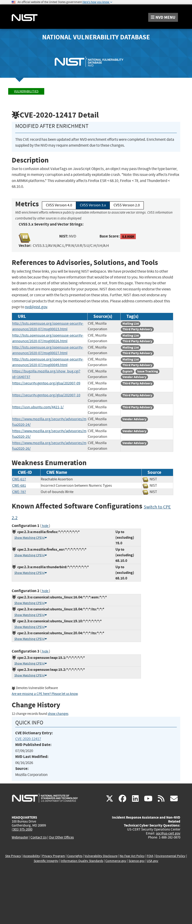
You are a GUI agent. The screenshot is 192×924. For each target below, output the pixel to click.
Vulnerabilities (26, 91)
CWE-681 (19, 485)
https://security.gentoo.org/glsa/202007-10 (46, 395)
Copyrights (74, 856)
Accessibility (31, 856)
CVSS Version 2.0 (127, 205)
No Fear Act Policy (132, 856)
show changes (58, 714)
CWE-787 (19, 492)
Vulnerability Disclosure (101, 856)
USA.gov (152, 861)
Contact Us (38, 837)
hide (45, 526)
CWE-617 (19, 479)
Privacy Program (53, 856)
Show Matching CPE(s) (29, 538)
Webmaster (20, 837)
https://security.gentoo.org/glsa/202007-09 (46, 383)
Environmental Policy (170, 856)
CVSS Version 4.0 (59, 205)
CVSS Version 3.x (93, 205)
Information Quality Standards (82, 861)
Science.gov (137, 861)
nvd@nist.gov (36, 306)
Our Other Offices (61, 837)
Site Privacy (13, 856)
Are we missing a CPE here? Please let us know (45, 694)
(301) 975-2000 (22, 829)
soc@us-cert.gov (168, 833)
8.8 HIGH (128, 236)
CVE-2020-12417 (28, 738)
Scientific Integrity (46, 861)
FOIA (150, 856)
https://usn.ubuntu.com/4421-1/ (38, 407)
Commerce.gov (115, 861)
